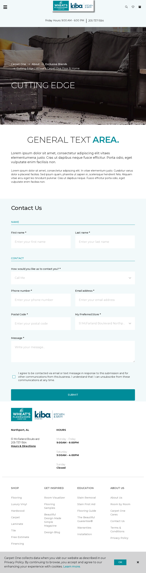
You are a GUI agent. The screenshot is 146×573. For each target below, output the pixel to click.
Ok (120, 562)
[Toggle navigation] (5, 7)
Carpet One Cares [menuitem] (117, 512)
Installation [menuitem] (84, 534)
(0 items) (140, 7)
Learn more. (71, 566)
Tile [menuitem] (13, 530)
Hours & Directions (23, 446)
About (36, 64)
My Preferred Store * (88, 314)
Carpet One (18, 64)
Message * (17, 338)
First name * (18, 232)
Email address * (84, 291)
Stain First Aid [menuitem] (86, 504)
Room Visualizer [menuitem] (54, 497)
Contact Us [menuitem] (117, 521)
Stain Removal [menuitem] (86, 497)
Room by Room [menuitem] (120, 504)
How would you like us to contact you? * (36, 269)
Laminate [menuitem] (17, 524)
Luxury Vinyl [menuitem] (19, 504)
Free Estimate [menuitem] (20, 537)
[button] (126, 7)
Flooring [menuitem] (16, 497)
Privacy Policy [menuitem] (119, 538)
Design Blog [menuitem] (52, 532)
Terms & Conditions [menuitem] (117, 529)
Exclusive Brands (56, 64)
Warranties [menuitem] (84, 527)
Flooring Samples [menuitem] (49, 506)
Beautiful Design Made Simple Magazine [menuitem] (52, 520)
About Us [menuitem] (116, 497)
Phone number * (21, 291)
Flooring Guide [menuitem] (86, 510)
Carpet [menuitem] (15, 517)
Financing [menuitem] (17, 543)
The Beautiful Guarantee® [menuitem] (86, 519)
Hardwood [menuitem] (17, 510)
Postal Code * (19, 314)
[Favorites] (133, 7)
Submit (73, 394)
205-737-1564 (96, 20)
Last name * (82, 232)
